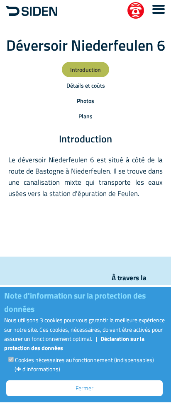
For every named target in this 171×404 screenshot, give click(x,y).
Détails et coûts (85, 85)
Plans (85, 116)
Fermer (84, 388)
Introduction (85, 69)
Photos (85, 100)
